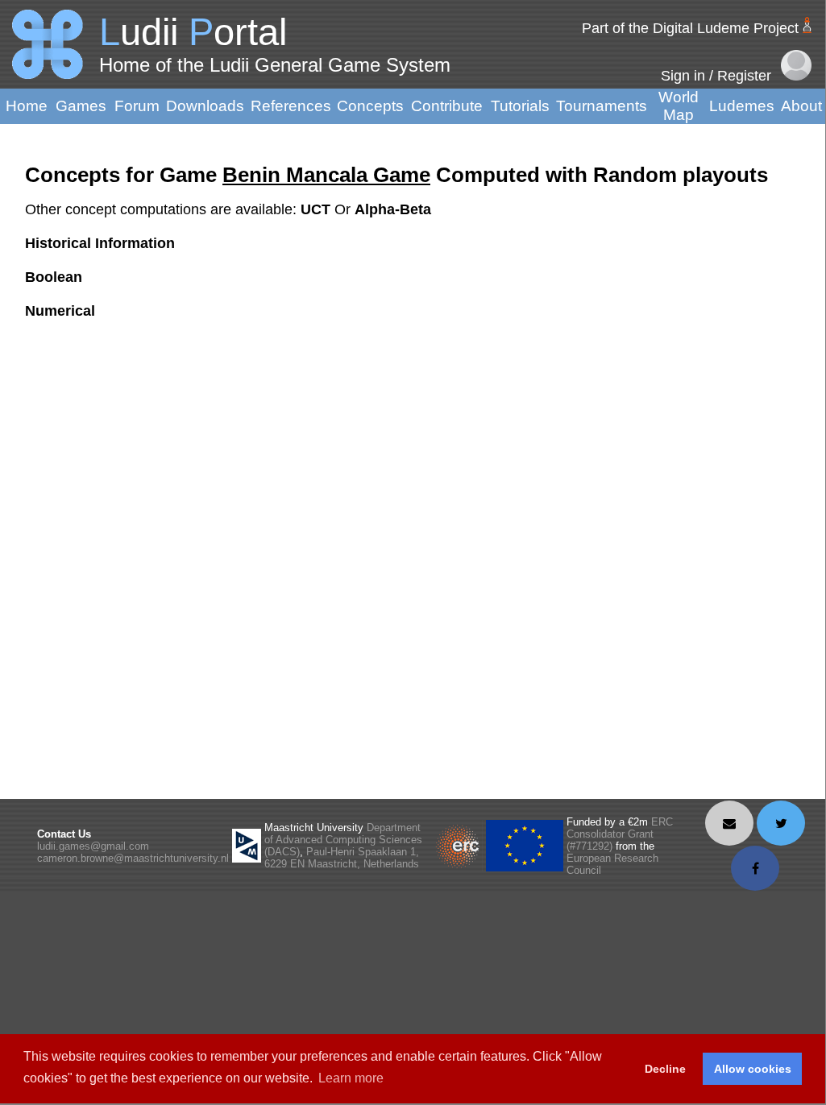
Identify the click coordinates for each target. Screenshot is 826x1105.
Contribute (447, 105)
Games (81, 105)
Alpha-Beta (393, 209)
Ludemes (741, 105)
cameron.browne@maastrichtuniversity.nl (133, 858)
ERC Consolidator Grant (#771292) (620, 834)
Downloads (205, 105)
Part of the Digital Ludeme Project (690, 28)
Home (27, 105)
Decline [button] (665, 1068)
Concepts (370, 105)
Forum (137, 105)
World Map (678, 106)
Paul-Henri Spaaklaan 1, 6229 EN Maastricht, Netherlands (341, 858)
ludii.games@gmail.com (93, 846)
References (291, 105)
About (801, 105)
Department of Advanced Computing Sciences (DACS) (343, 840)
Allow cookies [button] (752, 1068)
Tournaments (601, 105)
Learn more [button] (351, 1078)
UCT (317, 209)
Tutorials (520, 105)
